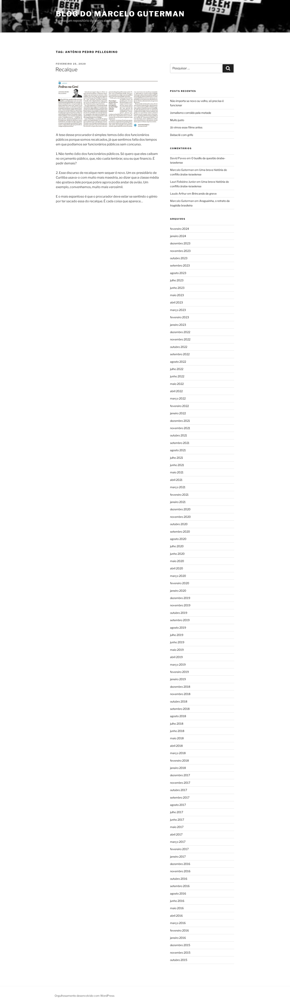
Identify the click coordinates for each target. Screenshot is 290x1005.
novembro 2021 (180, 428)
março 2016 (178, 923)
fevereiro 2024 (179, 228)
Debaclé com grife (181, 135)
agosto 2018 (178, 716)
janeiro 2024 (178, 236)
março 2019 (178, 664)
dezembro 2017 (180, 775)
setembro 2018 (180, 708)
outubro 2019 (178, 612)
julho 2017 (176, 812)
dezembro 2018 (180, 686)
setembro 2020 (180, 531)
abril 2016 (176, 915)
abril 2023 (176, 302)
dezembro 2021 (180, 420)
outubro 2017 (178, 790)
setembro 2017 (179, 797)
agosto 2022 (178, 361)
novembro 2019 (180, 605)
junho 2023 (177, 287)
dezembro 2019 (180, 598)
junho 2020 (177, 553)
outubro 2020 (179, 524)
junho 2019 (177, 642)
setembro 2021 (179, 443)
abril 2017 (176, 834)
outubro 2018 (178, 701)
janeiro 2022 (178, 413)
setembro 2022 (180, 354)
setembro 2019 (180, 620)
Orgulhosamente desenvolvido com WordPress (84, 995)
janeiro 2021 (178, 502)
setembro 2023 (180, 265)
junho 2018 (177, 731)
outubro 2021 (178, 435)
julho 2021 (176, 457)
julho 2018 (176, 723)
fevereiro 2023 (179, 317)
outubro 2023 (178, 258)
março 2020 (178, 575)
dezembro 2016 (180, 864)
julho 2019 (176, 635)
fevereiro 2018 (179, 760)
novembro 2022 (180, 339)
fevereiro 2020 (179, 583)
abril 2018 (176, 745)
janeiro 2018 (178, 768)
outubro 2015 (178, 960)
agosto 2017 (178, 804)
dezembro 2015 (180, 945)
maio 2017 (176, 827)
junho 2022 (177, 376)
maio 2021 (176, 472)
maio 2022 (177, 383)
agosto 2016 (178, 893)
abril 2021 (176, 479)
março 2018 (178, 753)
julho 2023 (176, 280)
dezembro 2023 (180, 243)
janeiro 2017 (178, 856)
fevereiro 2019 (179, 671)
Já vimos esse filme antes (186, 127)
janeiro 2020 (178, 590)
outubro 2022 (178, 347)
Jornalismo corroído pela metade (190, 112)
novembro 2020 (180, 516)
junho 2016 (177, 900)
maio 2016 (177, 908)
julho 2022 (176, 369)
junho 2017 (177, 819)
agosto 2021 (178, 450)
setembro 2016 (180, 886)
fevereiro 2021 (179, 494)
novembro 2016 (180, 871)
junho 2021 (177, 465)
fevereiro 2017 (179, 849)
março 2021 (177, 487)
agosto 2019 (178, 627)
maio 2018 (177, 738)
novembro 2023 (180, 250)
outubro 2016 (178, 878)
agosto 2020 (178, 539)
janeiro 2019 (178, 679)
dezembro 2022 (180, 332)
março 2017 (177, 841)
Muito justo (177, 120)
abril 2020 (176, 568)
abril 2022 (176, 391)
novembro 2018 (180, 694)
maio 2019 (177, 649)
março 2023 (178, 310)
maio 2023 (177, 295)
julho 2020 (177, 546)
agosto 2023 (178, 273)
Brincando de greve (204, 193)
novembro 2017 (180, 782)
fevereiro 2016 (179, 930)
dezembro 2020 (180, 509)
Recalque (66, 69)
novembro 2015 (180, 952)
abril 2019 (176, 657)
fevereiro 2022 (179, 406)
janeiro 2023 (178, 324)
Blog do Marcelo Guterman (120, 13)
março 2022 (178, 398)
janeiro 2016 (178, 937)
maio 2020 (177, 561)
